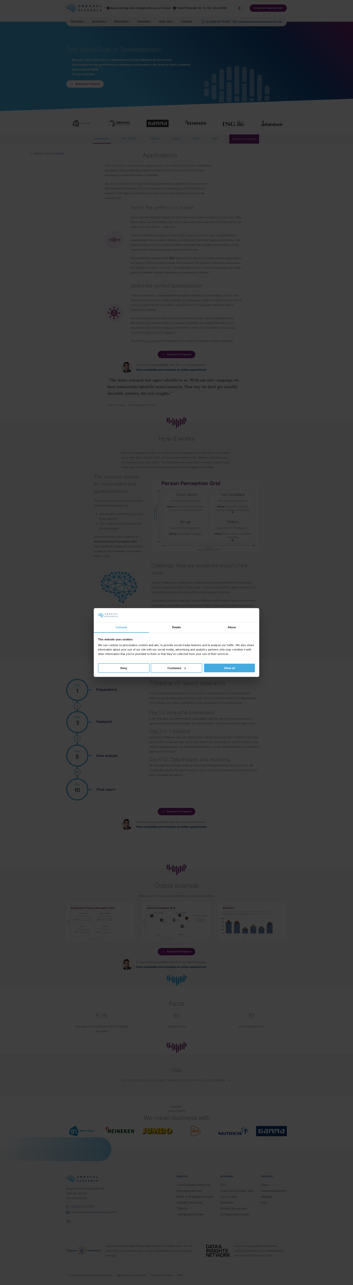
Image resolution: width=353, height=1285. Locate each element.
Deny (123, 667)
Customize (174, 667)
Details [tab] (176, 627)
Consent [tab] (121, 627)
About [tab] (232, 627)
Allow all (229, 667)
